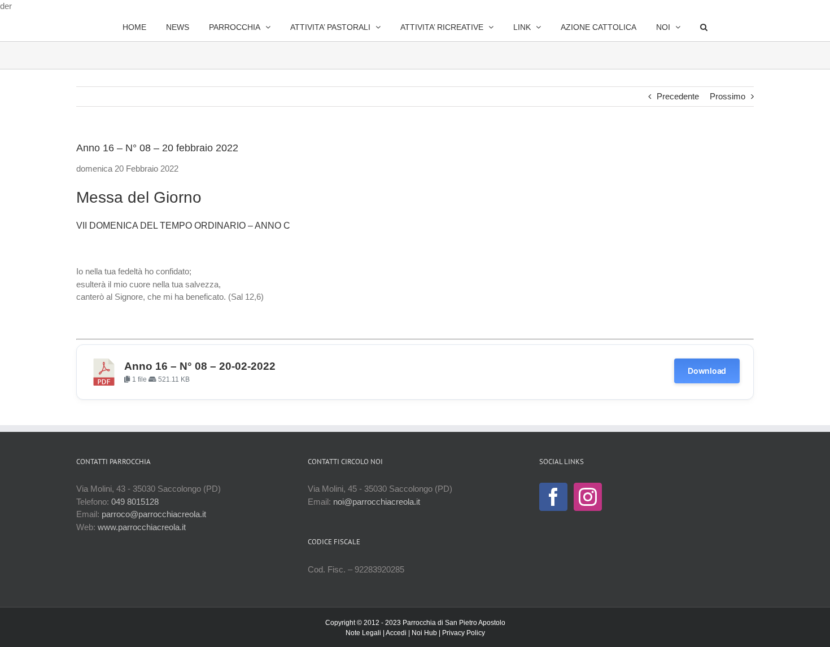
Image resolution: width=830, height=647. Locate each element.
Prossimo (727, 96)
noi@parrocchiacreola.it (376, 501)
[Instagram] (588, 497)
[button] (674, 27)
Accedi (396, 633)
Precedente (678, 96)
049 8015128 (135, 501)
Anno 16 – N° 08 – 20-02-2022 (200, 366)
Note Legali (363, 633)
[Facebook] (553, 497)
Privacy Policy (463, 633)
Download (707, 370)
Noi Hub (424, 633)
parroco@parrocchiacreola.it (154, 514)
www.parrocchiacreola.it (142, 527)
